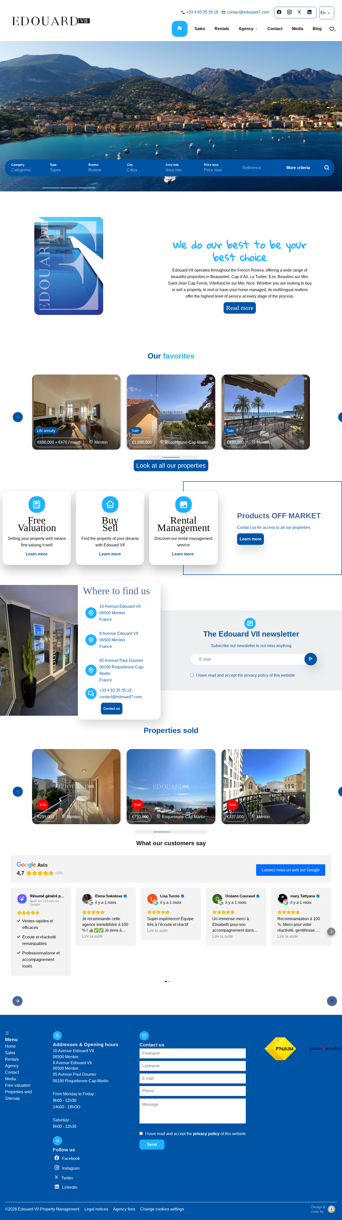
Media (10, 1079)
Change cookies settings (162, 1209)
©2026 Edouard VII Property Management (42, 1209)
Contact (12, 1072)
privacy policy (256, 675)
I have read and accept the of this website (245, 675)
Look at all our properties (171, 465)
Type (53, 164)
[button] (11, 932)
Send (152, 1144)
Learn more (250, 539)
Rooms (93, 164)
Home (10, 1046)
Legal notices (96, 1209)
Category (18, 164)
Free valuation (18, 1085)
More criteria (298, 168)
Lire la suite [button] (92, 936)
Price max (211, 164)
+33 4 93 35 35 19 (202, 12)
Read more (239, 307)
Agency (12, 1066)
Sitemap (12, 1098)
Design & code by (318, 1209)
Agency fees (124, 1209)
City (130, 164)
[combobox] (25, 170)
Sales (10, 1053)
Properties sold (18, 1092)
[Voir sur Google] (87, 899)
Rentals (12, 1059)
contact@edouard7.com (248, 12)
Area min (172, 164)
